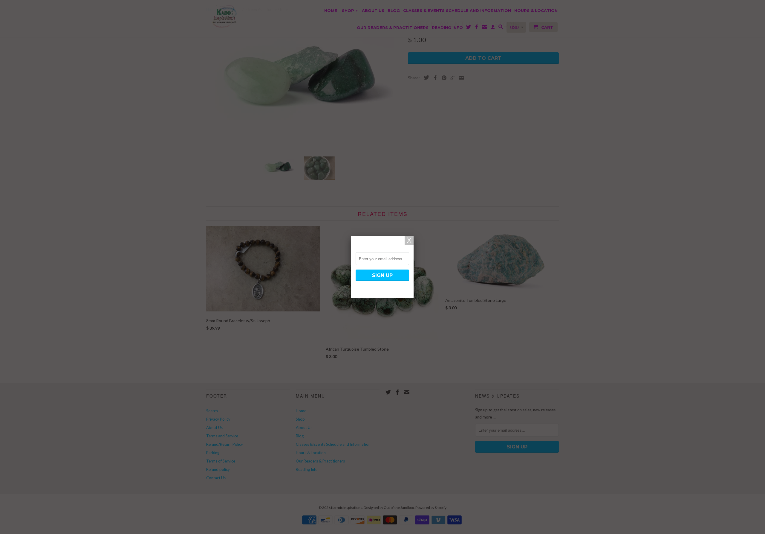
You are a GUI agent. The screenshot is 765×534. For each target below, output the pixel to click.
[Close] (409, 240)
